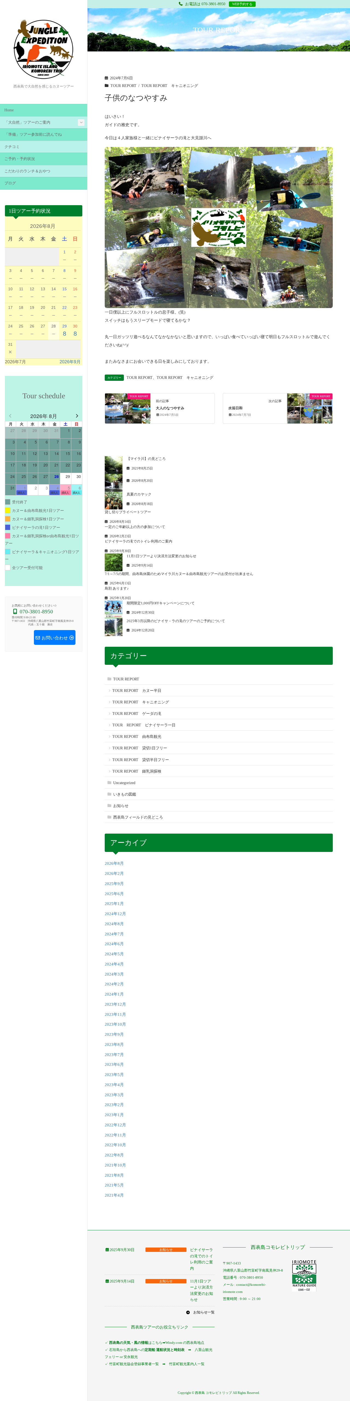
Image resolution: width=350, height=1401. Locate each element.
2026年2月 (114, 873)
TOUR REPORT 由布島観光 (136, 737)
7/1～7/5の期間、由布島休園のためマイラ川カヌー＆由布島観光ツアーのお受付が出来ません (179, 574)
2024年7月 (114, 934)
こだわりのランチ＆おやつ (27, 171)
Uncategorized (124, 783)
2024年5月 (114, 954)
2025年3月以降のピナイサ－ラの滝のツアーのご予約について (176, 621)
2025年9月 (114, 883)
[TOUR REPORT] (127, 408)
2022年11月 (115, 1135)
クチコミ (12, 147)
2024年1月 (114, 994)
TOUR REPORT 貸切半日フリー (140, 760)
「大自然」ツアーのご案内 (27, 122)
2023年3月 (114, 1095)
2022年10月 (115, 1145)
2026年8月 (114, 863)
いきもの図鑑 (124, 794)
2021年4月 (114, 1195)
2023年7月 (114, 1054)
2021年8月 (114, 1175)
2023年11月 (115, 1014)
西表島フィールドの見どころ (138, 817)
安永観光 (130, 1357)
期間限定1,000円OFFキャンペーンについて (161, 603)
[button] (200, 1312)
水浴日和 (235, 408)
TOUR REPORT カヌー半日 (136, 691)
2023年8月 (114, 1044)
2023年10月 (115, 1024)
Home (9, 110)
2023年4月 (114, 1085)
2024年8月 (114, 924)
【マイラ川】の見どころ (146, 459)
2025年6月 (114, 894)
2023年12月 (115, 1004)
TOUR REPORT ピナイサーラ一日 (144, 725)
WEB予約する (242, 4)
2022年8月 (114, 1155)
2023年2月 (114, 1105)
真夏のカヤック (139, 494)
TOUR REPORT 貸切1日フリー (139, 748)
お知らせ (121, 806)
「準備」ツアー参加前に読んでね (33, 134)
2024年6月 (114, 944)
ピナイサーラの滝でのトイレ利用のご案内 (138, 541)
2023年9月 (114, 1034)
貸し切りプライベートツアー (128, 512)
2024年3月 (114, 974)
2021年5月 (114, 1185)
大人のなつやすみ (170, 408)
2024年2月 (114, 984)
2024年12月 (115, 914)
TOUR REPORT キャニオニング (169, 86)
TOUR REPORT (123, 86)
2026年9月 (70, 361)
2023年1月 (114, 1115)
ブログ (10, 183)
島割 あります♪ (117, 588)
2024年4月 (114, 964)
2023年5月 (114, 1074)
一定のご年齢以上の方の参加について (135, 527)
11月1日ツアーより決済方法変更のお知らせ (161, 556)
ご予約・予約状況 (19, 159)
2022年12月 (115, 1125)
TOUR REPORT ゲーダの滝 (136, 714)
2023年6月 (114, 1064)
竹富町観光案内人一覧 (187, 1364)
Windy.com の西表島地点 (184, 1343)
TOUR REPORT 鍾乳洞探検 (136, 771)
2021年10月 (115, 1165)
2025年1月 (114, 903)
